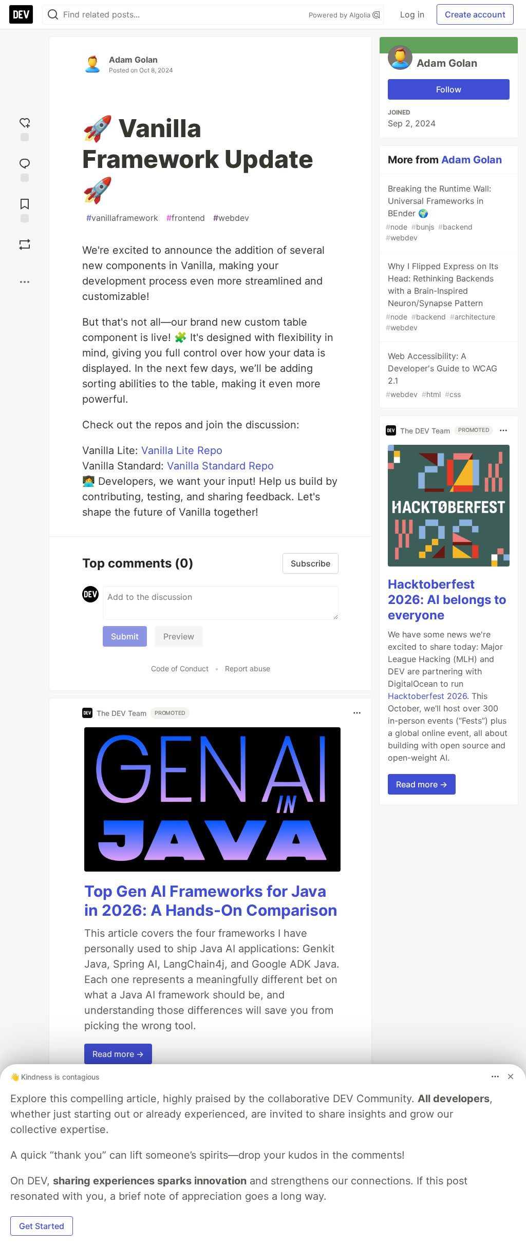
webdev (231, 218)
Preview (178, 636)
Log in (412, 14)
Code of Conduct (180, 668)
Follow (448, 89)
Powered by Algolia (340, 15)
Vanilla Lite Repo (181, 450)
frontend (185, 218)
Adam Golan (133, 59)
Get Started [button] (41, 1226)
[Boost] (24, 244)
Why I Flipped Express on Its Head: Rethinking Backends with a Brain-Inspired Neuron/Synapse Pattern (442, 296)
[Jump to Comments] (24, 169)
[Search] (53, 14)
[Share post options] (24, 282)
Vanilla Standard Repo (220, 466)
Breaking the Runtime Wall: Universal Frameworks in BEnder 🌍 (438, 212)
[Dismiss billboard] (510, 1076)
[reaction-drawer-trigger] (24, 128)
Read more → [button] (118, 1054)
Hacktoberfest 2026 (427, 696)
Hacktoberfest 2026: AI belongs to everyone (447, 599)
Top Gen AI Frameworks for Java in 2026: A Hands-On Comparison (210, 901)
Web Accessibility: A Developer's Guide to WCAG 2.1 (441, 375)
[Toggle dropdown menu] (357, 713)
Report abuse (247, 668)
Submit (125, 636)
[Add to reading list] (24, 209)
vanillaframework (122, 218)
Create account (475, 14)
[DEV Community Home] (21, 14)
